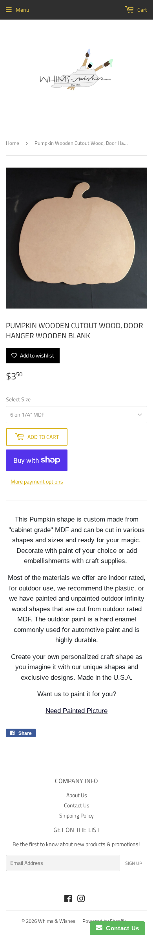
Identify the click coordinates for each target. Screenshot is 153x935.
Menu (22, 9)
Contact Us (76, 805)
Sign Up (133, 863)
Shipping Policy (76, 815)
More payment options (37, 481)
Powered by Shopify (104, 921)
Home (12, 143)
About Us (76, 795)
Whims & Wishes (56, 921)
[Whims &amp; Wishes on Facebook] (68, 899)
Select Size (18, 399)
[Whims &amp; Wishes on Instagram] (81, 899)
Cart (141, 9)
